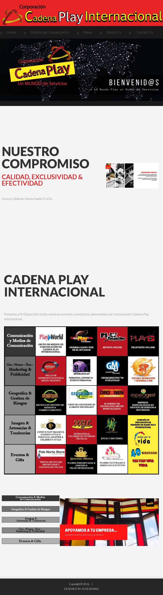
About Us (114, 32)
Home (11, 32)
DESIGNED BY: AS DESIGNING (81, 588)
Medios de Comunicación (50, 32)
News (87, 32)
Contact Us (144, 32)
